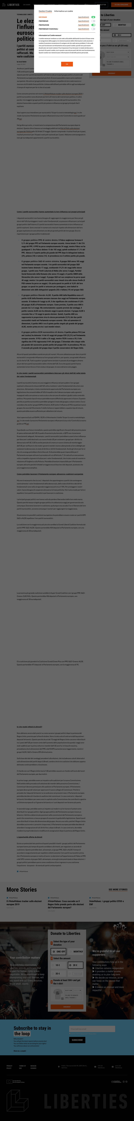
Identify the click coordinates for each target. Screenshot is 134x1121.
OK (67, 64)
